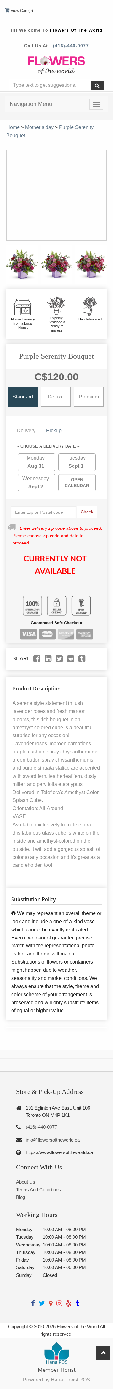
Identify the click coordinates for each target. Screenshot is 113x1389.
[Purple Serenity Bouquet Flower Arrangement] (22, 264)
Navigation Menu (31, 104)
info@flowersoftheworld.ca (53, 1139)
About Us (25, 1181)
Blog (20, 1197)
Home (13, 127)
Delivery (26, 430)
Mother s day (39, 127)
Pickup (54, 430)
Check (87, 511)
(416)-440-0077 (71, 45)
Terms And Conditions (38, 1189)
